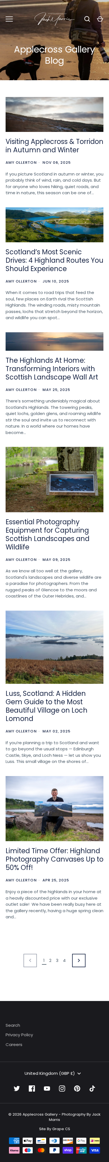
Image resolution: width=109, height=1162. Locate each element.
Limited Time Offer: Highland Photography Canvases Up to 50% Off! (54, 859)
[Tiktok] (92, 1088)
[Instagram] (62, 1088)
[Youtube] (47, 1088)
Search (13, 1025)
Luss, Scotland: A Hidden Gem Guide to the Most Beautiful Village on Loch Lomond (46, 706)
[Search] (87, 19)
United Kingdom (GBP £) (50, 1073)
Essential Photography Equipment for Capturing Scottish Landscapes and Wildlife (47, 534)
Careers (14, 1044)
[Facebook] (32, 1088)
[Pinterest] (77, 1088)
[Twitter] (17, 1088)
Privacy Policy (19, 1035)
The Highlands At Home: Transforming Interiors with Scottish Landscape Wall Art (52, 369)
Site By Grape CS (54, 1129)
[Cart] (100, 19)
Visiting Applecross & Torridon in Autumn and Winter (54, 146)
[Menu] (9, 19)
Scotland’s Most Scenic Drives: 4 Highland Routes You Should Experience (54, 260)
